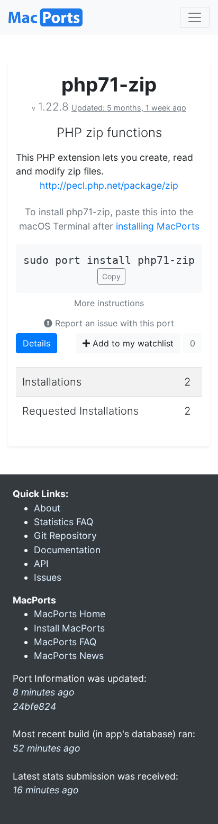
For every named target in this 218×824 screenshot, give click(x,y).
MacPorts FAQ (65, 641)
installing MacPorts (157, 226)
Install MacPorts (69, 628)
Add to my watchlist (132, 343)
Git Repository (65, 535)
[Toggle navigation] (195, 17)
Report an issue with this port (113, 323)
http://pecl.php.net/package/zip (109, 185)
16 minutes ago (46, 789)
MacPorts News (69, 655)
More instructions (109, 303)
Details (36, 343)
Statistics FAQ (63, 521)
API (41, 563)
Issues (47, 577)
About (47, 508)
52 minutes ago (46, 748)
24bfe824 (34, 706)
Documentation (67, 549)
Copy (111, 276)
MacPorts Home (69, 613)
